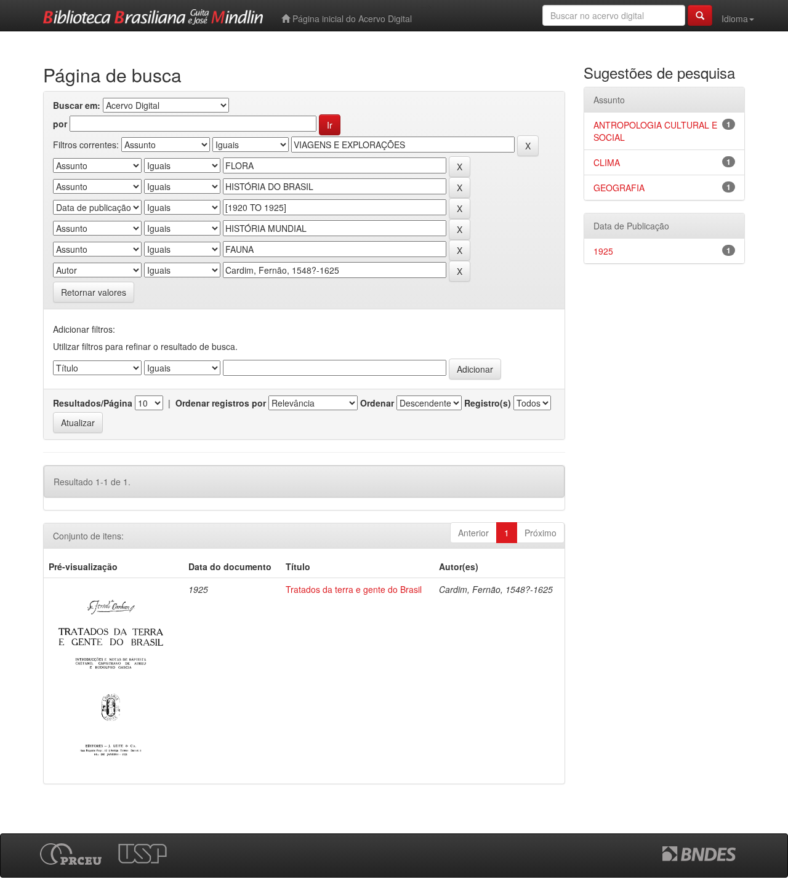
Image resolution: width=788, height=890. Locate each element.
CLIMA (606, 162)
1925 (603, 251)
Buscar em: (76, 105)
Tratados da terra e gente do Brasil (354, 589)
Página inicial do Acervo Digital (351, 18)
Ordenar (377, 403)
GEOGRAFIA (619, 187)
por (60, 123)
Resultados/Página (92, 403)
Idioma (735, 18)
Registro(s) (487, 403)
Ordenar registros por (220, 403)
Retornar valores (93, 292)
